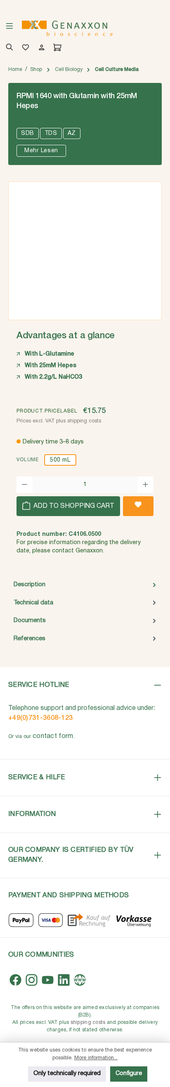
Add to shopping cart (73, 506)
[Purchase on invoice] (89, 920)
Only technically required (67, 1073)
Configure (129, 1073)
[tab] (85, 585)
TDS (51, 133)
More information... (96, 1058)
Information (32, 814)
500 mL (60, 460)
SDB (27, 133)
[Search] (8, 48)
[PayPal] (21, 920)
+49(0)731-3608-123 (40, 718)
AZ (72, 133)
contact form (53, 736)
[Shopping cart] (56, 48)
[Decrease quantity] (25, 484)
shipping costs (88, 1022)
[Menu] (9, 28)
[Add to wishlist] (138, 506)
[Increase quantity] (145, 484)
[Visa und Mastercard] (51, 920)
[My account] (40, 48)
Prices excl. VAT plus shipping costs (59, 421)
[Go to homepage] (67, 28)
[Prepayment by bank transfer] (133, 920)
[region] (85, 248)
